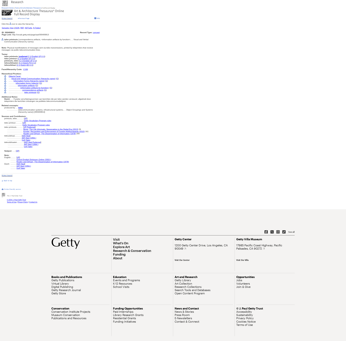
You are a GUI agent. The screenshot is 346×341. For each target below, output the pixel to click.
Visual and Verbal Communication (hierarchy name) (33, 78)
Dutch (23, 65)
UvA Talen (26, 140)
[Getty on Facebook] (266, 232)
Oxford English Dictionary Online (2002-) (33, 159)
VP (25, 118)
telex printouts (30, 92)
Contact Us (33, 202)
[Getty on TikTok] (284, 232)
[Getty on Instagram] (278, 232)
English (35, 56)
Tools (17, 8)
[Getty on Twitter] (272, 232)
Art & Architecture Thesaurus (30, 8)
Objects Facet (15, 76)
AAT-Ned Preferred (32, 142)
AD (27, 65)
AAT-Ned (26, 136)
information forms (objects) (27, 83)
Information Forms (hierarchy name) (29, 81)
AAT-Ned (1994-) (29, 138)
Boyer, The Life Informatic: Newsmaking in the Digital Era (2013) (50, 129)
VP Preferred (29, 127)
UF (40, 56)
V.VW (25, 69)
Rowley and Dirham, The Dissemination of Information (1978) (49, 134)
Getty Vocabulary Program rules (37, 121)
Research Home (8, 8)
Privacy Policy (23, 202)
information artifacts (26, 85)
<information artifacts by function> (34, 88)
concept (96, 32)
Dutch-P (26, 63)
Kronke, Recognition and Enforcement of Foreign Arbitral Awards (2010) (54, 131)
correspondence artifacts (32, 90)
